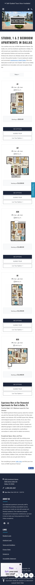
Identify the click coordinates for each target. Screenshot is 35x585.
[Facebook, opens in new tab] (4, 523)
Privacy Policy (7, 549)
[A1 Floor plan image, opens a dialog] (17, 103)
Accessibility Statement (9, 558)
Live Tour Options (19, 138)
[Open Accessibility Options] (3, 581)
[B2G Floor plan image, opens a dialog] (17, 358)
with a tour (19, 461)
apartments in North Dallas (18, 60)
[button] (17, 3)
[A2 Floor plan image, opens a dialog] (17, 167)
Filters (16, 74)
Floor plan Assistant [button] (33, 190)
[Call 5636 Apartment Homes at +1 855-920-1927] (32, 9)
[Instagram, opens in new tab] (8, 523)
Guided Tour (17, 133)
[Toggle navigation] (3, 9)
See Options (20, 129)
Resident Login (7, 536)
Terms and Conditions (9, 545)
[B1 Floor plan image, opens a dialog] (17, 295)
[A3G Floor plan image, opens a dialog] (17, 231)
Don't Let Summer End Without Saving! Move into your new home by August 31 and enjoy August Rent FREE (17, 581)
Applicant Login (7, 540)
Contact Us (6, 554)
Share (31, 468)
